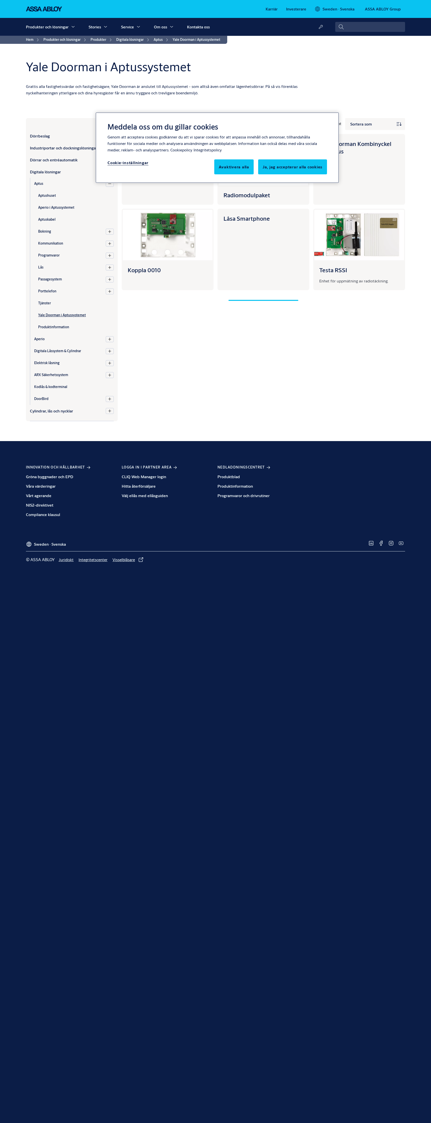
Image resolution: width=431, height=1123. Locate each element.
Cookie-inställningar (128, 162)
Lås (40, 267)
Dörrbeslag (40, 135)
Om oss (160, 26)
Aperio (39, 339)
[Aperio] (110, 339)
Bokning (44, 231)
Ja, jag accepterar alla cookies (293, 166)
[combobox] (370, 27)
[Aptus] (110, 184)
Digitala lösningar (45, 171)
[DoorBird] (110, 399)
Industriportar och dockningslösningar (63, 147)
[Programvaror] (110, 256)
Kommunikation (50, 243)
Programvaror (49, 255)
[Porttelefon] (110, 291)
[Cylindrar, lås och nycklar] (110, 411)
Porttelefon (47, 291)
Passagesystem (50, 279)
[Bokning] (110, 232)
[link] (272, 9)
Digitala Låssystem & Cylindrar (57, 351)
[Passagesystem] (110, 279)
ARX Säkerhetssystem (51, 375)
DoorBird (41, 398)
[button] (73, 26)
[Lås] (110, 267)
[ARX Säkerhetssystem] (110, 375)
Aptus (38, 183)
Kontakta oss (198, 26)
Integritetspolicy (208, 149)
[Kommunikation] (110, 244)
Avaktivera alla (234, 166)
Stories (95, 26)
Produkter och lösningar (47, 26)
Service (127, 26)
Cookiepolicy (181, 149)
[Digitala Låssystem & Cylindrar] (110, 351)
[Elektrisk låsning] (110, 363)
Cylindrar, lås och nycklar (51, 410)
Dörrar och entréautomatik (54, 159)
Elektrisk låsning (47, 363)
